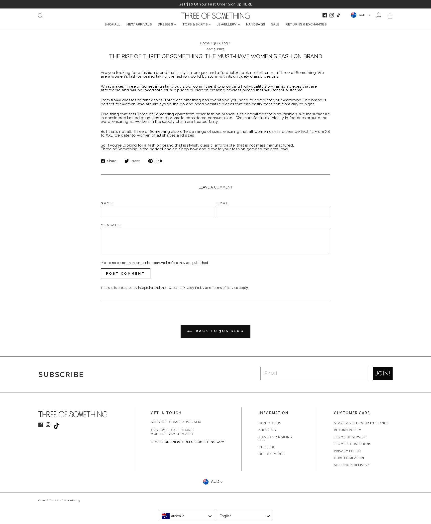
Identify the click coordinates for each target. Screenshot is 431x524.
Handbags (255, 24)
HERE (247, 4)
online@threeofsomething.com (194, 442)
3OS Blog (221, 43)
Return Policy (347, 430)
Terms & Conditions (352, 444)
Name (107, 202)
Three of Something (182, 100)
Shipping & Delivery (352, 465)
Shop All (112, 24)
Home (205, 43)
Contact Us (270, 423)
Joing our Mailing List (275, 438)
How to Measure (349, 458)
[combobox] (187, 516)
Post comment (125, 273)
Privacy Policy (194, 288)
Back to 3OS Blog (219, 331)
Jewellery (227, 24)
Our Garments (272, 454)
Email (223, 202)
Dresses (165, 24)
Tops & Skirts (195, 24)
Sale (275, 24)
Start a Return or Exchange (361, 423)
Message (111, 224)
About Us (267, 430)
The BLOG (267, 447)
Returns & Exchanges (306, 24)
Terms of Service (225, 288)
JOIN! (382, 373)
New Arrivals (139, 24)
